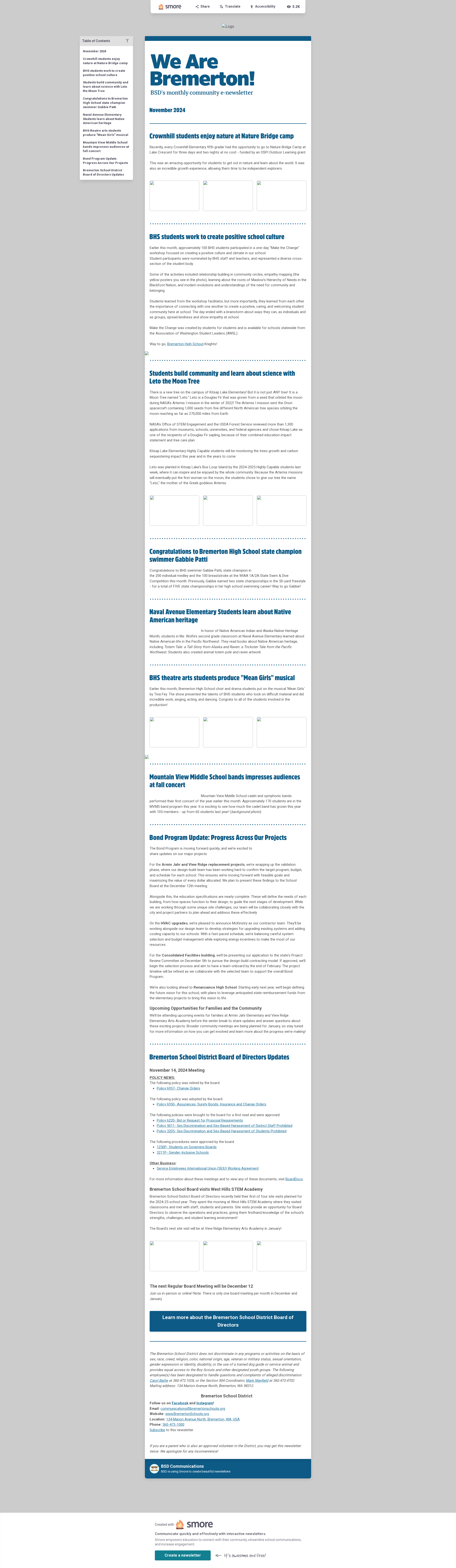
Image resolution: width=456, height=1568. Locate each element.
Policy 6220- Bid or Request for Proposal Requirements (200, 1120)
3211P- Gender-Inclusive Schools (183, 1152)
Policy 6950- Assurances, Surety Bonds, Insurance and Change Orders (211, 1104)
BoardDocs (294, 1179)
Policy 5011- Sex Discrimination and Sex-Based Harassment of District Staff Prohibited (224, 1125)
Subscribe (157, 1430)
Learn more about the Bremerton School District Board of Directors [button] (228, 1321)
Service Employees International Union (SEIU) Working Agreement (208, 1168)
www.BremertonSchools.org (187, 1414)
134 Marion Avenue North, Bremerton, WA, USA (203, 1419)
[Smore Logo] (170, 6)
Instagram (204, 1403)
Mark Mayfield (257, 1380)
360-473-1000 (173, 1424)
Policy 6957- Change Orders (178, 1088)
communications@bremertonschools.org (193, 1408)
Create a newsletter (183, 1555)
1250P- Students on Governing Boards (187, 1147)
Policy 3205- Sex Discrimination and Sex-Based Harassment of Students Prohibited (221, 1131)
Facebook (180, 1403)
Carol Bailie (159, 1380)
